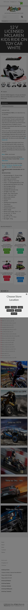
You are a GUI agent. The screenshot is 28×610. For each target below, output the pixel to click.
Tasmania (18, 310)
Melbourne (10, 310)
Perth (7, 307)
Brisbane (13, 307)
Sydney (20, 307)
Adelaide (14, 313)
